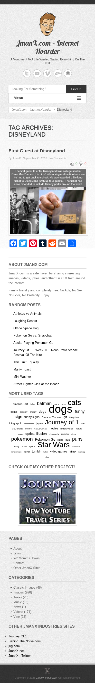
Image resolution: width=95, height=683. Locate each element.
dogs (61, 409)
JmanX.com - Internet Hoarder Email (68, 73)
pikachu (65, 434)
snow (24, 446)
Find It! (76, 89)
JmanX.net (16, 651)
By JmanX (15, 158)
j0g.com (14, 646)
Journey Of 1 (18, 636)
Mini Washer (22, 377)
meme (28, 428)
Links (17, 553)
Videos (18, 612)
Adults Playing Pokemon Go (33, 343)
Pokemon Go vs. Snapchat (32, 335)
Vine (16, 616)
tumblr (36, 451)
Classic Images (24, 587)
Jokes (17, 597)
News (17, 607)
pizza (73, 434)
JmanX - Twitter (20, 656)
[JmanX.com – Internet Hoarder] (47, 671)
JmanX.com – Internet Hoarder (47, 47)
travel (27, 451)
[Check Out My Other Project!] (47, 499)
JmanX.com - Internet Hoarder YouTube (37, 73)
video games (58, 451)
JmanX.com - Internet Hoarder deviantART (58, 73)
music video (67, 428)
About (17, 548)
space (32, 446)
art (26, 404)
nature (79, 429)
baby (32, 404)
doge (43, 411)
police (60, 440)
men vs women (40, 429)
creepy (33, 412)
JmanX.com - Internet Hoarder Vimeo (47, 73)
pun (68, 439)
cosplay (24, 412)
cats (74, 402)
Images (18, 592)
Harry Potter (74, 417)
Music (17, 602)
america (17, 404)
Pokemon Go (45, 439)
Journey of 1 (62, 422)
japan (40, 423)
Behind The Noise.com (25, 641)
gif (65, 417)
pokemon (22, 439)
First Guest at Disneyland (37, 150)
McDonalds (17, 428)
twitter (45, 452)
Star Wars (54, 445)
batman (44, 403)
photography (54, 434)
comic (14, 411)
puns (77, 439)
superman (76, 446)
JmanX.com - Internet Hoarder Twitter (27, 73)
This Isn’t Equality (26, 362)
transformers (16, 452)
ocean (20, 434)
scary (16, 446)
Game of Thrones (51, 417)
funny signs (31, 417)
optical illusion (36, 434)
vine (72, 451)
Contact (18, 563)
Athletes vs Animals (27, 313)
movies (53, 428)
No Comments (57, 158)
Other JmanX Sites (26, 568)
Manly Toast (22, 369)
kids (83, 423)
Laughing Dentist (25, 321)
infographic (15, 423)
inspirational (29, 423)
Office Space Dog (25, 328)
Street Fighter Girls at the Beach (36, 384)
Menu (18, 98)
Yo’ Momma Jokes (26, 558)
